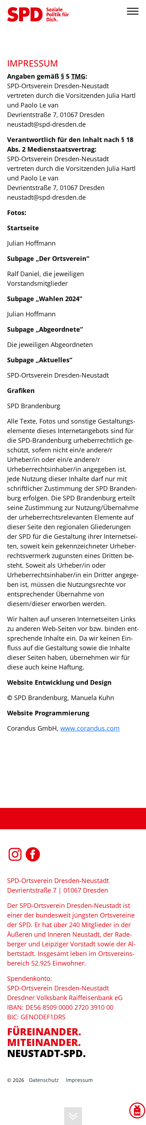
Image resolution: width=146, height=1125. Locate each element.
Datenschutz (44, 1080)
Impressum (79, 1080)
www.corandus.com (90, 728)
